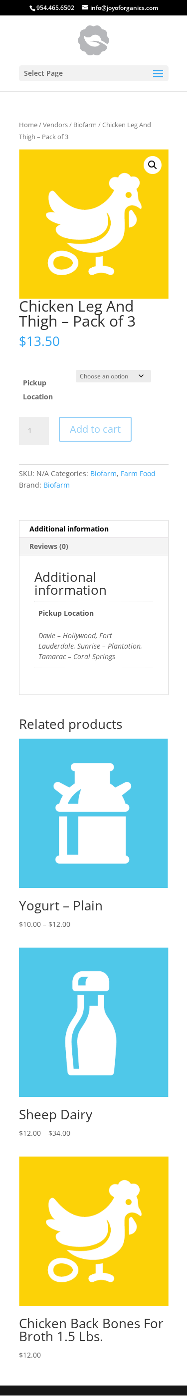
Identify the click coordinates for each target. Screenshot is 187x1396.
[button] (153, 165)
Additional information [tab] (69, 528)
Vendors (55, 124)
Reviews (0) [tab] (48, 546)
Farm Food (138, 473)
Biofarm (85, 124)
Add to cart (95, 429)
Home (28, 124)
